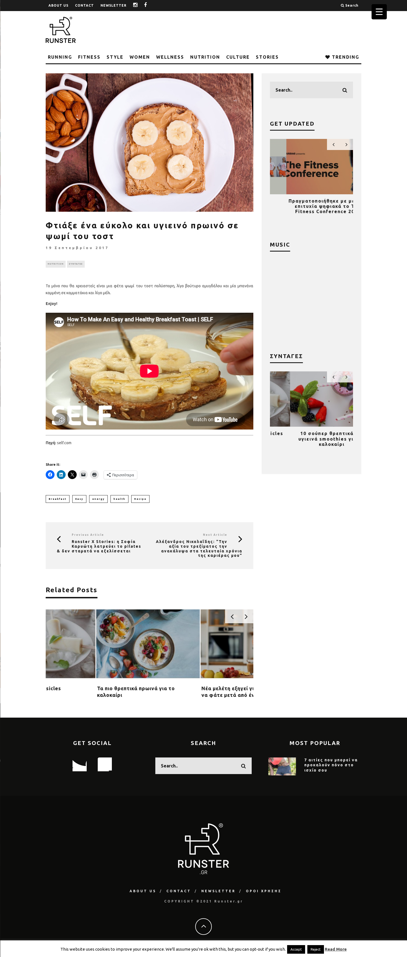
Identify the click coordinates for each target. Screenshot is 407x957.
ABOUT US (58, 5)
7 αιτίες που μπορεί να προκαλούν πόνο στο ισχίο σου (331, 765)
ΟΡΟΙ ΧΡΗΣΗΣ (264, 891)
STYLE (115, 57)
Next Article (215, 534)
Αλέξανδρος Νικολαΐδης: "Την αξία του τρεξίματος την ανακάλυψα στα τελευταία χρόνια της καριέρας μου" (199, 548)
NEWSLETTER (114, 5)
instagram (139, 5)
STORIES (267, 57)
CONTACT (84, 5)
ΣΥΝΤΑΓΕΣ (76, 264)
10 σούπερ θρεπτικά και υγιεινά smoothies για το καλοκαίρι (311, 438)
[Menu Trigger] (379, 11)
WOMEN (140, 57)
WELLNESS (170, 57)
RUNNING (60, 57)
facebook (149, 5)
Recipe (140, 499)
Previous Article (88, 534)
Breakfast (57, 499)
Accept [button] (296, 949)
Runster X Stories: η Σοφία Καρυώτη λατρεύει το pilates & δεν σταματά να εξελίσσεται (99, 546)
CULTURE (238, 57)
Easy (79, 499)
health (119, 499)
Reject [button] (316, 949)
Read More (336, 949)
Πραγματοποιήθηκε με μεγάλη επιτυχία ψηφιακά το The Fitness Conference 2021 (311, 206)
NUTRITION (205, 57)
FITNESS (89, 57)
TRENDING (344, 57)
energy (98, 499)
